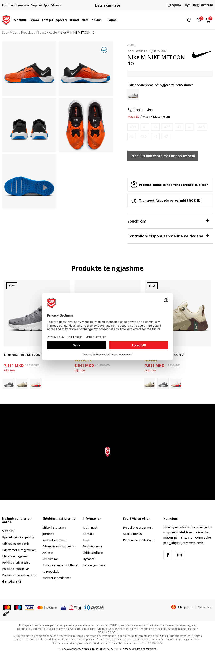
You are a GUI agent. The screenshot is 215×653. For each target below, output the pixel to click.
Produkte (27, 32)
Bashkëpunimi (92, 546)
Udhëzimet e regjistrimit (19, 550)
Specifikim (136, 221)
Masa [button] (146, 116)
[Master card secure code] (47, 607)
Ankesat (48, 553)
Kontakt (88, 534)
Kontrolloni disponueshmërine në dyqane (165, 236)
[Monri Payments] (75, 607)
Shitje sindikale (93, 553)
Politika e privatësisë (16, 562)
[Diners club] (94, 607)
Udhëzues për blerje (15, 544)
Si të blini (8, 531)
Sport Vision (10, 32)
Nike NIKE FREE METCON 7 (23, 354)
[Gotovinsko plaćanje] (6, 613)
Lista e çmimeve (107, 5)
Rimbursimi (50, 559)
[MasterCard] (7, 607)
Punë (86, 540)
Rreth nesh (90, 527)
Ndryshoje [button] (205, 607)
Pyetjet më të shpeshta (18, 537)
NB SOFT (112, 649)
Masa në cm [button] (161, 116)
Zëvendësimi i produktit (58, 546)
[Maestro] (18, 607)
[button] (27, 20)
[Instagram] (179, 555)
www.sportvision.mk (79, 649)
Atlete (53, 32)
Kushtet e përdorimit (56, 578)
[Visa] (29, 607)
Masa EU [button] (133, 116)
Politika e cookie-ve (15, 569)
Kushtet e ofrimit (54, 540)
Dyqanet (88, 559)
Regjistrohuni (203, 5)
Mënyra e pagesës (14, 556)
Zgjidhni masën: (140, 110)
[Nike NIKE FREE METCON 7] (37, 313)
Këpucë (41, 32)
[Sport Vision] (6, 19)
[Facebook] (168, 555)
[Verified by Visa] (63, 607)
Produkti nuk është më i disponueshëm (163, 156)
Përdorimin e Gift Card (138, 540)
